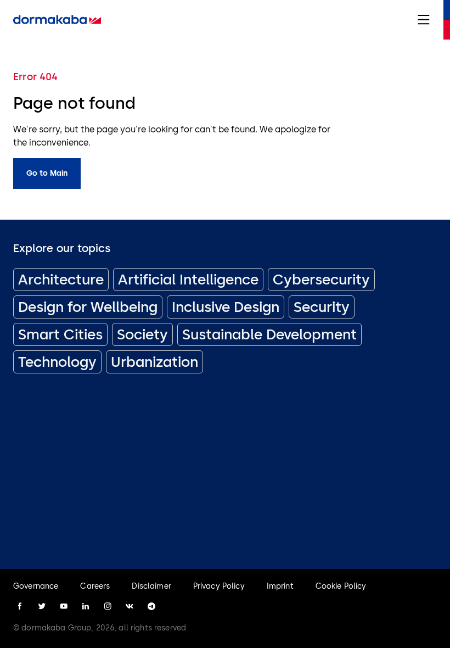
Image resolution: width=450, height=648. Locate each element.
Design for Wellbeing (88, 307)
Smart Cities (60, 334)
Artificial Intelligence (188, 279)
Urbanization (154, 362)
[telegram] (151, 606)
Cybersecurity (321, 279)
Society (142, 334)
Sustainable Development (269, 334)
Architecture (61, 279)
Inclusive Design (225, 307)
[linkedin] (85, 606)
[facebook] (20, 606)
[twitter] (42, 606)
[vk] (129, 606)
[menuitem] (57, 19)
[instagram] (107, 606)
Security (322, 307)
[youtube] (64, 606)
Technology (57, 362)
